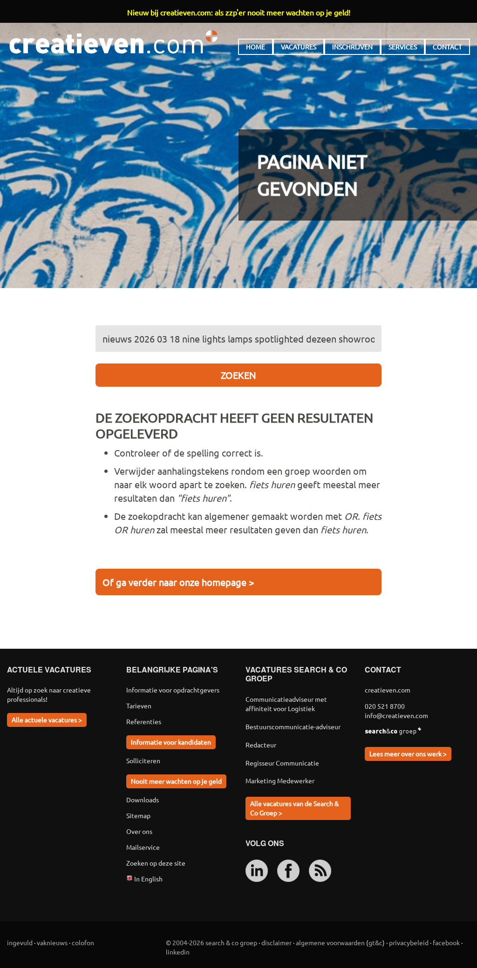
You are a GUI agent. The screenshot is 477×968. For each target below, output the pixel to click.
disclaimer (276, 942)
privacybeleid (409, 942)
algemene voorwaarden (330, 942)
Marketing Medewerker (279, 780)
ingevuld (20, 942)
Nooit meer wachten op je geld (176, 781)
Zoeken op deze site (155, 863)
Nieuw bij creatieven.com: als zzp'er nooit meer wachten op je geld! (238, 12)
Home (255, 46)
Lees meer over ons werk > (408, 753)
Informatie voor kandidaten (171, 742)
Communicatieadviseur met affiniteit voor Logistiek (286, 704)
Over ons (139, 831)
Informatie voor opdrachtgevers (172, 690)
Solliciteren (143, 760)
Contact (447, 46)
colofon (83, 942)
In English (148, 878)
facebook (446, 942)
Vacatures (298, 46)
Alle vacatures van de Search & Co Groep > (294, 808)
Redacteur (260, 744)
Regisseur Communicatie (282, 763)
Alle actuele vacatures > (47, 719)
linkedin (178, 952)
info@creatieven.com (396, 715)
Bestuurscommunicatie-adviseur (293, 726)
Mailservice (143, 847)
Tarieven (138, 705)
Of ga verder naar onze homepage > (178, 582)
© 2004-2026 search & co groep (211, 942)
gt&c (375, 942)
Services (402, 46)
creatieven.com (113, 42)
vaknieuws (52, 942)
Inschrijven (352, 46)
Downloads (142, 799)
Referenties (143, 721)
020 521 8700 (385, 706)
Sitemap (138, 815)
